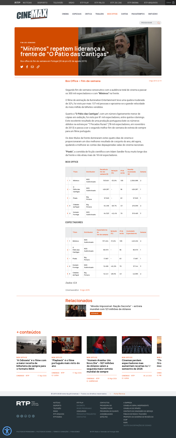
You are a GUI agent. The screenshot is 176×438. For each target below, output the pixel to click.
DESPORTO (57, 405)
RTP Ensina (133, 3)
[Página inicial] (32, 14)
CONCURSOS (81, 411)
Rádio (71, 3)
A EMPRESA (127, 403)
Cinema (65, 14)
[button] (23, 67)
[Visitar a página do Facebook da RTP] (17, 416)
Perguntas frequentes (86, 414)
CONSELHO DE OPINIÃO (132, 408)
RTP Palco (100, 3)
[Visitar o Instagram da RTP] (25, 416)
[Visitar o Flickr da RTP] (33, 416)
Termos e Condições (61, 432)
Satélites (103, 417)
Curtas (124, 14)
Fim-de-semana (27, 42)
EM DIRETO (81, 405)
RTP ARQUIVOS (58, 414)
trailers (99, 14)
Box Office (112, 14)
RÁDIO (55, 411)
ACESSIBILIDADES (106, 414)
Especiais (76, 14)
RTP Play (84, 3)
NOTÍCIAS (56, 403)
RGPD (125, 423)
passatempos (138, 14)
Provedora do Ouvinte (109, 411)
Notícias (27, 3)
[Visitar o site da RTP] (17, 2)
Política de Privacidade (25, 432)
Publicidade (75, 432)
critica (88, 14)
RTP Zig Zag (116, 3)
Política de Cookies (43, 432)
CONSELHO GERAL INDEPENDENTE (136, 405)
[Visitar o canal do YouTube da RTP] (29, 416)
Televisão (58, 3)
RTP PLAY (80, 403)
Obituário (153, 14)
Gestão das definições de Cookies (137, 425)
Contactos (81, 417)
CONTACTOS (104, 403)
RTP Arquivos (151, 3)
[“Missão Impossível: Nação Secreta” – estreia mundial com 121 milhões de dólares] (75, 310)
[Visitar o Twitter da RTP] (21, 416)
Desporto (42, 3)
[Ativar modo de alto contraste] (7, 430)
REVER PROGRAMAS (84, 408)
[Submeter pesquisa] (158, 23)
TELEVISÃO (57, 408)
